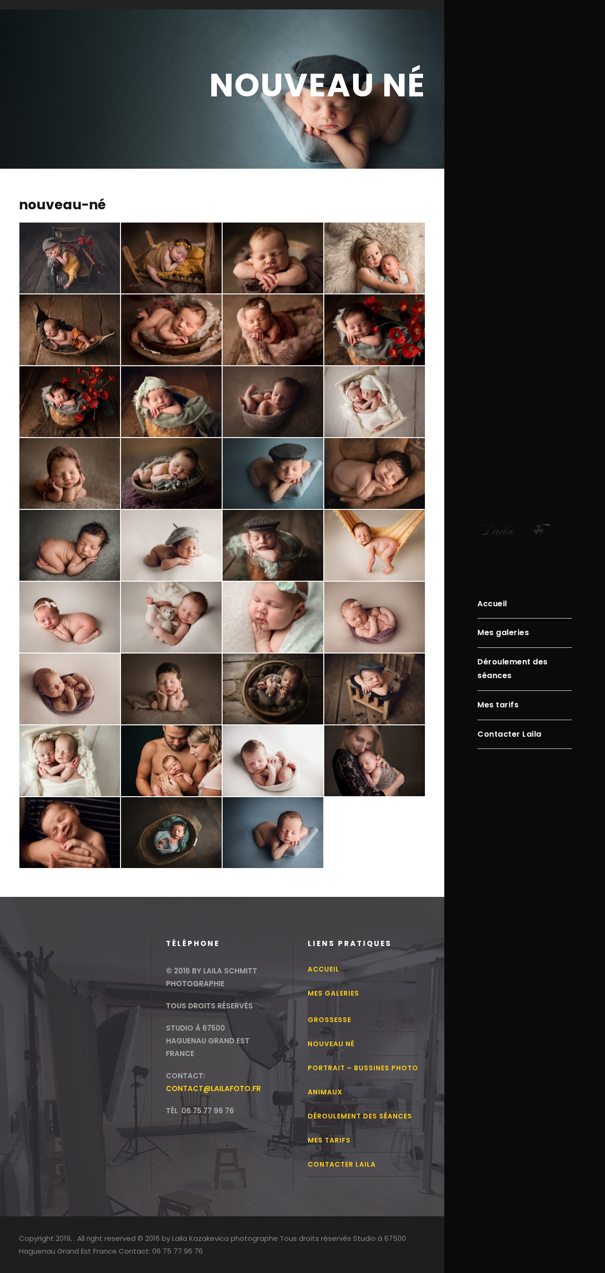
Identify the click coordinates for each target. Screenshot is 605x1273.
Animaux (325, 1092)
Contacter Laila (509, 734)
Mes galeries (503, 632)
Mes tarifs (498, 704)
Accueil (492, 603)
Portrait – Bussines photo (363, 1068)
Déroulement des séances (512, 668)
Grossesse (329, 1019)
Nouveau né (331, 1044)
